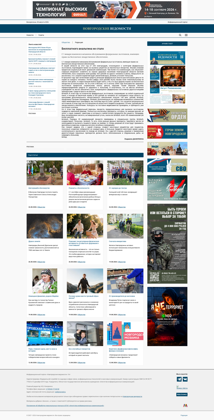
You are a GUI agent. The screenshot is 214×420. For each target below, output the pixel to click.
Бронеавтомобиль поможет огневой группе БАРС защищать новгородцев (42, 60)
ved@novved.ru (60, 392)
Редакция (184, 415)
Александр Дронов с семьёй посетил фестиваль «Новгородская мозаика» (41, 104)
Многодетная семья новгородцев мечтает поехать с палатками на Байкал (40, 82)
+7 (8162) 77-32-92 (52, 389)
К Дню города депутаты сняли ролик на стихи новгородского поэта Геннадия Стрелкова (42, 93)
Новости (30, 35)
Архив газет (167, 44)
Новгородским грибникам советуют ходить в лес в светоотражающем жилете (41, 70)
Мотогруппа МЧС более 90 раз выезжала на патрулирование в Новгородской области (40, 50)
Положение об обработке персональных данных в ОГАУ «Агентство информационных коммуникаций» (65, 406)
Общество (66, 42)
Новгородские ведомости (132, 396)
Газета (41, 35)
